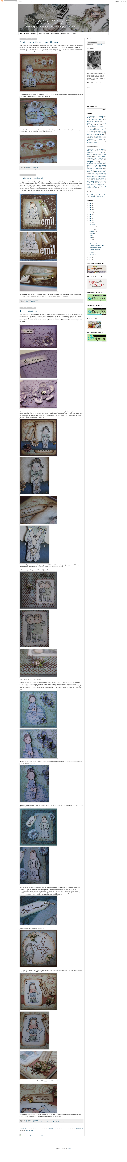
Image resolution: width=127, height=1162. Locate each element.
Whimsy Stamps (101, 184)
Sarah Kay (90, 171)
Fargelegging (93, 126)
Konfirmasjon (50, 1121)
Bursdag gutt (27, 301)
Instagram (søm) (65, 33)
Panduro (102, 166)
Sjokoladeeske (90, 139)
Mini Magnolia (90, 163)
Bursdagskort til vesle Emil (31, 178)
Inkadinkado (90, 152)
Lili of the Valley (98, 159)
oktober (92, 229)
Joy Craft (100, 152)
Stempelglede (39, 169)
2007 (90, 259)
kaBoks (95, 187)
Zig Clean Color (100, 196)
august (92, 233)
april (91, 242)
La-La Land (93, 158)
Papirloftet (99, 168)
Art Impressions (91, 149)
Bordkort (89, 118)
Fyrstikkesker (90, 128)
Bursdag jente (28, 169)
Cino (26, 167)
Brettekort (97, 117)
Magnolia (33, 169)
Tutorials (89, 142)
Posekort (92, 137)
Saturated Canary (100, 171)
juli (91, 235)
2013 (90, 214)
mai (91, 240)
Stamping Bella (90, 176)
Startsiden (51, 1128)
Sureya (88, 179)
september (93, 231)
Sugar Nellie (101, 178)
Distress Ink (102, 195)
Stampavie (91, 174)
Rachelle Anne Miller (99, 170)
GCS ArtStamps (91, 150)
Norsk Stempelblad (100, 165)
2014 (90, 212)
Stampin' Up (100, 174)
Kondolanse (89, 134)
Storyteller (92, 178)
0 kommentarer (36, 300)
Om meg (74, 33)
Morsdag (98, 136)
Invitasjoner (43, 1121)
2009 (90, 222)
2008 (90, 257)
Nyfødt (104, 136)
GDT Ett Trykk (99, 128)
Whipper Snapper (91, 186)
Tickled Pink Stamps (92, 181)
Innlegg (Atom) (29, 1130)
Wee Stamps (101, 182)
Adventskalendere (91, 116)
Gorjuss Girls (100, 150)
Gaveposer (99, 131)
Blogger (69, 1148)
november (93, 227)
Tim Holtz (91, 183)
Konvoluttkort (90, 136)
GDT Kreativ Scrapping (93, 129)
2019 (90, 203)
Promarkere (92, 196)
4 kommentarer (36, 1120)
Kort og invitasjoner (28, 311)
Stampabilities (103, 173)
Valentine (96, 142)
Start (21, 33)
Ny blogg (26, 33)
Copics (90, 195)
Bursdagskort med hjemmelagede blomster (39, 42)
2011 (90, 218)
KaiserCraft (89, 154)
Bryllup (26, 1121)
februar (92, 254)
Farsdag (101, 126)
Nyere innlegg (23, 1128)
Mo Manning (98, 163)
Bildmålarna (101, 149)
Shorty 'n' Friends (94, 173)
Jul (102, 133)
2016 (90, 207)
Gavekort (104, 129)
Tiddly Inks (103, 181)
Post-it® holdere (100, 137)
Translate (99, 44)
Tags (100, 139)
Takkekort (90, 141)
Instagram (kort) (55, 33)
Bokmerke (101, 116)
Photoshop (89, 170)
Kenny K (96, 154)
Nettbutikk (33, 33)
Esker (104, 125)
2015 (90, 210)
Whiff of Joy (90, 184)
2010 (90, 220)
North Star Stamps (94, 166)
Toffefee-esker (100, 141)
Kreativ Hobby (101, 156)
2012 (90, 216)
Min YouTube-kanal (44, 33)
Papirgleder (60, 1121)
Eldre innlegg (79, 1128)
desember (93, 224)
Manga (102, 161)
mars (91, 252)
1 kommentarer (36, 167)
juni (91, 237)
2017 (90, 205)
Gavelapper (91, 131)
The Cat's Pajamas (98, 179)
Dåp (98, 125)
